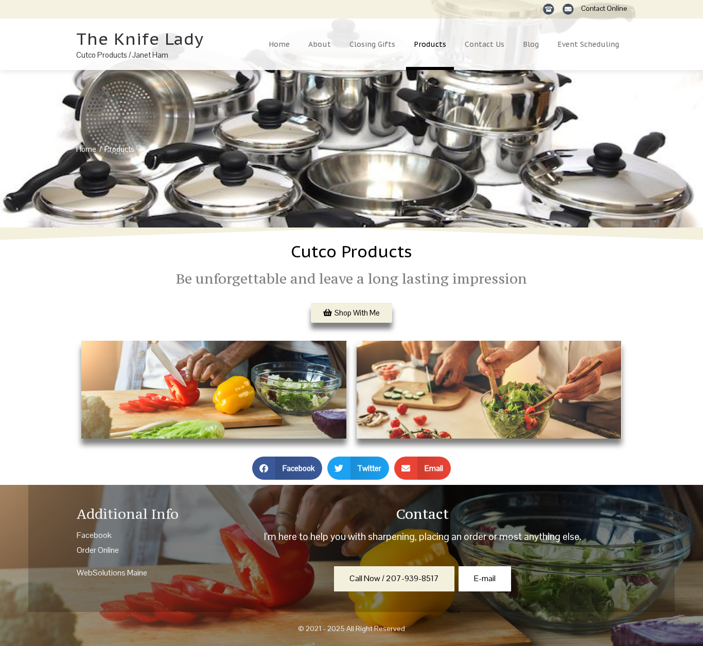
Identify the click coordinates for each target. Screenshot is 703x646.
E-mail (485, 578)
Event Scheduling (588, 44)
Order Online (98, 550)
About (319, 44)
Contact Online (604, 8)
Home (279, 44)
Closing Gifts (372, 44)
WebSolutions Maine (112, 572)
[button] (287, 468)
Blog (531, 44)
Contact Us (484, 44)
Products (430, 44)
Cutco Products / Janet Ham (122, 55)
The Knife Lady (140, 38)
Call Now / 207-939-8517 (394, 578)
